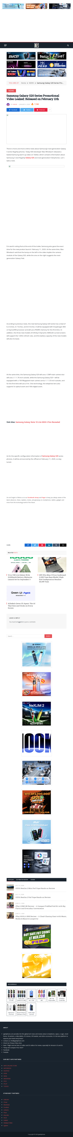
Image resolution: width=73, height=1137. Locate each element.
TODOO (6, 1086)
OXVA (5, 1073)
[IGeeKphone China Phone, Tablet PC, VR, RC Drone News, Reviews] (36, 45)
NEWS (11, 90)
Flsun (5, 1112)
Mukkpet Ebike (8, 1123)
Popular (11, 879)
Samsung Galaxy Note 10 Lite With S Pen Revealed (38, 422)
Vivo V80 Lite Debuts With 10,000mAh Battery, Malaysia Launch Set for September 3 (20, 577)
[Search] (68, 45)
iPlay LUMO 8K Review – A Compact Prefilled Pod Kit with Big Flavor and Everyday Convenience (40, 907)
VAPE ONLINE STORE (10, 1066)
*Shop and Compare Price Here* (13, 1048)
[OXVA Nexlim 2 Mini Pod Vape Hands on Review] (10, 887)
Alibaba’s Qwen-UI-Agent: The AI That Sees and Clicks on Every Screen (21, 605)
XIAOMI (33, 879)
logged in (20, 622)
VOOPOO (6, 1071)
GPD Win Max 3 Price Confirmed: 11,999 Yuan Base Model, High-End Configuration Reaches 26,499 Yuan (52, 578)
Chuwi (5, 1102)
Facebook (6, 1050)
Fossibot (6, 1107)
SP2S (5, 1081)
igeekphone (41, 1134)
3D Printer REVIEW (22, 879)
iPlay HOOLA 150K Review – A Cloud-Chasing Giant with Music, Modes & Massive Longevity (40, 917)
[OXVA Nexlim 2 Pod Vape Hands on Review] (10, 896)
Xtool (5, 1118)
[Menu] (5, 45)
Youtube (5, 1052)
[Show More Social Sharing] (50, 110)
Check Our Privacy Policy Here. (12, 1043)
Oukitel (6, 1120)
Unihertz (6, 1110)
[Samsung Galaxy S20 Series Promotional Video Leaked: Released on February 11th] (36, 129)
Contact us (6, 1041)
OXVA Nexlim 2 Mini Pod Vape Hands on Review (35, 888)
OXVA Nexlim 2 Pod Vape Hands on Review (33, 897)
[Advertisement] (36, 25)
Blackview (7, 1105)
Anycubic (6, 1115)
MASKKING (7, 1079)
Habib (15, 104)
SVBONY (6, 1099)
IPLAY (5, 1084)
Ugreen (6, 1125)
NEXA (5, 1076)
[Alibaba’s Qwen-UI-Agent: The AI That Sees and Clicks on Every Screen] (21, 593)
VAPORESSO (7, 1068)
